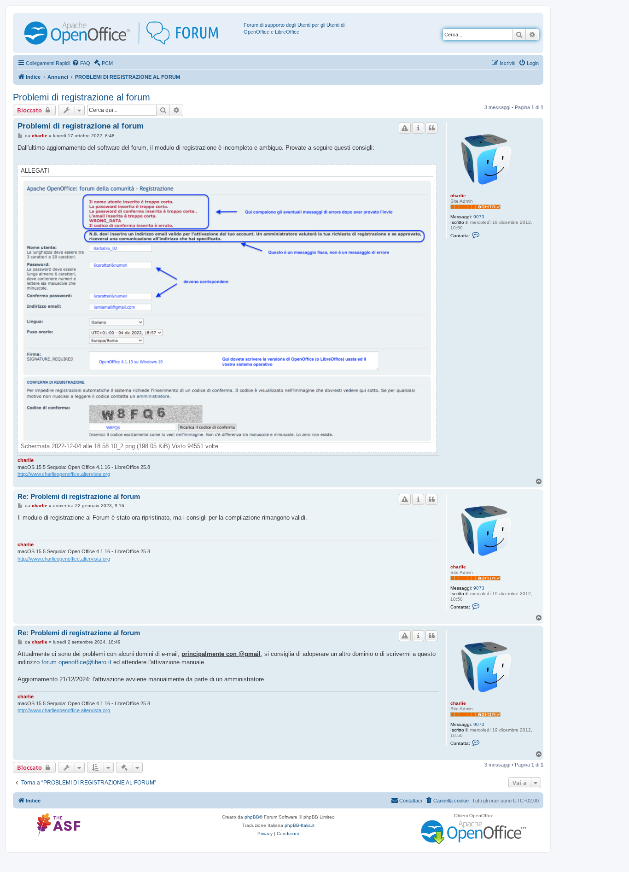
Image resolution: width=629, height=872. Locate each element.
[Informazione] (418, 128)
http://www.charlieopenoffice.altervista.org (63, 474)
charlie (458, 195)
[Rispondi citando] (431, 128)
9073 (478, 216)
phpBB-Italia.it (299, 825)
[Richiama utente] (405, 128)
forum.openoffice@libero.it (76, 662)
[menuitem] (81, 63)
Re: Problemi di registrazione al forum (78, 496)
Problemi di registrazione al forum (81, 97)
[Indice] (129, 33)
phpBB (252, 816)
